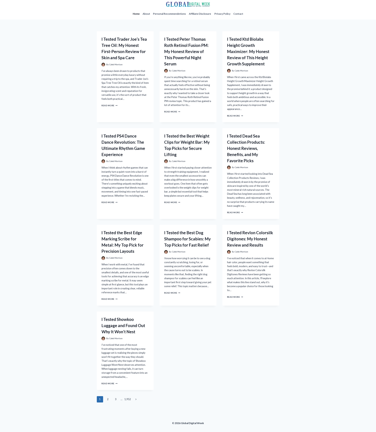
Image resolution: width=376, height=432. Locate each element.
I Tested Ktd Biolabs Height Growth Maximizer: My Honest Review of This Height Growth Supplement (248, 51)
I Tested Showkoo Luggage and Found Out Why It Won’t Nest (123, 325)
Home (136, 13)
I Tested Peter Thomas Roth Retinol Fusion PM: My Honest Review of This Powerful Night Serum (186, 51)
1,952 (127, 399)
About (146, 13)
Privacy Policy (222, 13)
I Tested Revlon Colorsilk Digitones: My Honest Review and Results (250, 238)
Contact (238, 13)
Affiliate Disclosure (200, 13)
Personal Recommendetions (169, 13)
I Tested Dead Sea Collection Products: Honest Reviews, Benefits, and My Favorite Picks (246, 148)
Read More (109, 105)
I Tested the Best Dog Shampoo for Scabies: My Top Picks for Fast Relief (187, 238)
